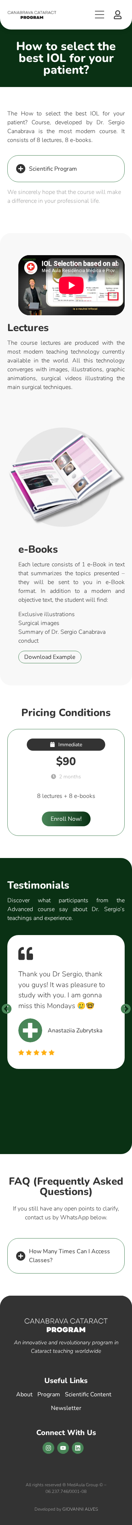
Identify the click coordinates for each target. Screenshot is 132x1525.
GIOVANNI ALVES (80, 1509)
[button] (118, 14)
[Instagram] (48, 1448)
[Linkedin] (78, 1448)
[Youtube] (63, 1448)
